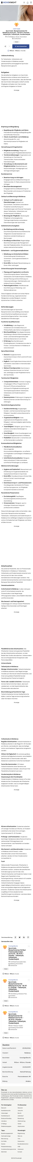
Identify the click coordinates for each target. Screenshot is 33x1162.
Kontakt (20, 1151)
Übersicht (3, 1108)
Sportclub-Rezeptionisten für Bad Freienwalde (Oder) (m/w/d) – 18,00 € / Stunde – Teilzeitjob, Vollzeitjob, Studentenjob (17, 953)
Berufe (19, 1113)
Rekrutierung (4, 1138)
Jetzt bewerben (22, 46)
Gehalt (19, 1123)
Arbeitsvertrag (21, 1121)
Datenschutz (21, 1141)
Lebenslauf (20, 1115)
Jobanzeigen (4, 1113)
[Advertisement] (16, 107)
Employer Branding (6, 1118)
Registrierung (21, 1133)
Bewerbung (21, 1118)
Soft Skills (3, 1141)
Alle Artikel (4, 1151)
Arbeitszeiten (21, 1126)
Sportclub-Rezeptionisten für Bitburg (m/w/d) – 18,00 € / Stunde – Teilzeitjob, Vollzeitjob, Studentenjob (17, 986)
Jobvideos (4, 1121)
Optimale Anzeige (5, 1136)
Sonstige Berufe (13, 946)
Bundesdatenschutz (23, 1144)
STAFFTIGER (16, 29)
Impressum (21, 1149)
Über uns (20, 1136)
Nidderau (27, 1053)
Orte (19, 1138)
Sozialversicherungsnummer (8, 1149)
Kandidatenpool (5, 1115)
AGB (19, 1146)
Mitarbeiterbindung (6, 1146)
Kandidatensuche (5, 1110)
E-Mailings (4, 1123)
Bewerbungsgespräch (7, 1133)
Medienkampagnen (6, 1126)
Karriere (3, 1144)
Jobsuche (20, 1110)
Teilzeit (16, 42)
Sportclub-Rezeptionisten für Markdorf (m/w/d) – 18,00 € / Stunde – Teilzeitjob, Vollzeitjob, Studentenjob (17, 1018)
